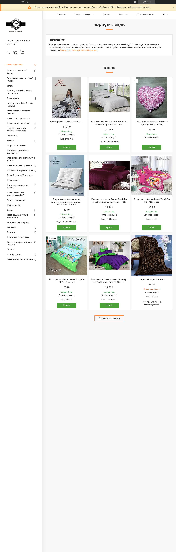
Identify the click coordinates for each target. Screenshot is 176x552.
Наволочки (11, 227)
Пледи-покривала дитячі (18, 123)
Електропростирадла (16, 200)
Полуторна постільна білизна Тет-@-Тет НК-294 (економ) (152, 200)
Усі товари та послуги (108, 318)
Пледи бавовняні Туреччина (19, 175)
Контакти (123, 15)
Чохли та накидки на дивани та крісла (19, 243)
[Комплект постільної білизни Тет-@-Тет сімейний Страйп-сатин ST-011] (109, 97)
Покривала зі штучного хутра (20, 170)
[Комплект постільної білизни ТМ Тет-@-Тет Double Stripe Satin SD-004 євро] (109, 255)
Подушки (11, 232)
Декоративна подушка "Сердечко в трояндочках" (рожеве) (152, 123)
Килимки (11, 250)
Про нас (106, 15)
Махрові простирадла (16, 145)
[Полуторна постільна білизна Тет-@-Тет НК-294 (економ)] (151, 175)
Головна (61, 15)
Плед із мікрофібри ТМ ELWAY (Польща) (20, 159)
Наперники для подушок (18, 222)
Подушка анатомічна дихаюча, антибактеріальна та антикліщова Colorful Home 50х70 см (66, 202)
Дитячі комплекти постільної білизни (20, 79)
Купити (66, 147)
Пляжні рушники (14, 254)
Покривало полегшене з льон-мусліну (17, 151)
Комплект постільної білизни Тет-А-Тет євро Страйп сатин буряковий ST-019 (109, 200)
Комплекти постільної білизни (17, 72)
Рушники (11, 141)
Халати (10, 86)
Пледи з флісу (13, 98)
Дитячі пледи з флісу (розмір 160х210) (20, 104)
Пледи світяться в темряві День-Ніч (18, 112)
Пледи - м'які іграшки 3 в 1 (18, 118)
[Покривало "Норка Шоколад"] (151, 255)
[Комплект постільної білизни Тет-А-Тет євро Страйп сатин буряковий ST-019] (109, 175)
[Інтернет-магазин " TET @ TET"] (21, 25)
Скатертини (12, 136)
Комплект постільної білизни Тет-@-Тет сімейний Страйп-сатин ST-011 (109, 123)
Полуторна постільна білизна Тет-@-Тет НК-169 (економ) (67, 280)
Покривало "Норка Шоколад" (152, 279)
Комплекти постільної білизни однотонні (79, 50)
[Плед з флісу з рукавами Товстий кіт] (66, 97)
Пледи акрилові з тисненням (19, 165)
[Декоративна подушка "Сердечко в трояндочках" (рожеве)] (151, 97)
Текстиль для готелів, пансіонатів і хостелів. (16, 129)
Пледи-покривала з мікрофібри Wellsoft (15, 194)
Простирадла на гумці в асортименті (17, 216)
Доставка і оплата (145, 15)
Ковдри (10, 210)
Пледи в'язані (13, 180)
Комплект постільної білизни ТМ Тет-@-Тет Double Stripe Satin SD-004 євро (109, 280)
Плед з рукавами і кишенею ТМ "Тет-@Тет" (19, 92)
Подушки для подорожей (18, 237)
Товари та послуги (14, 65)
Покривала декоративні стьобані (17, 186)
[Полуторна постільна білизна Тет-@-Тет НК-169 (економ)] (66, 255)
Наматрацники (13, 205)
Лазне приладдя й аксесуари (20, 259)
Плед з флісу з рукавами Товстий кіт (66, 122)
